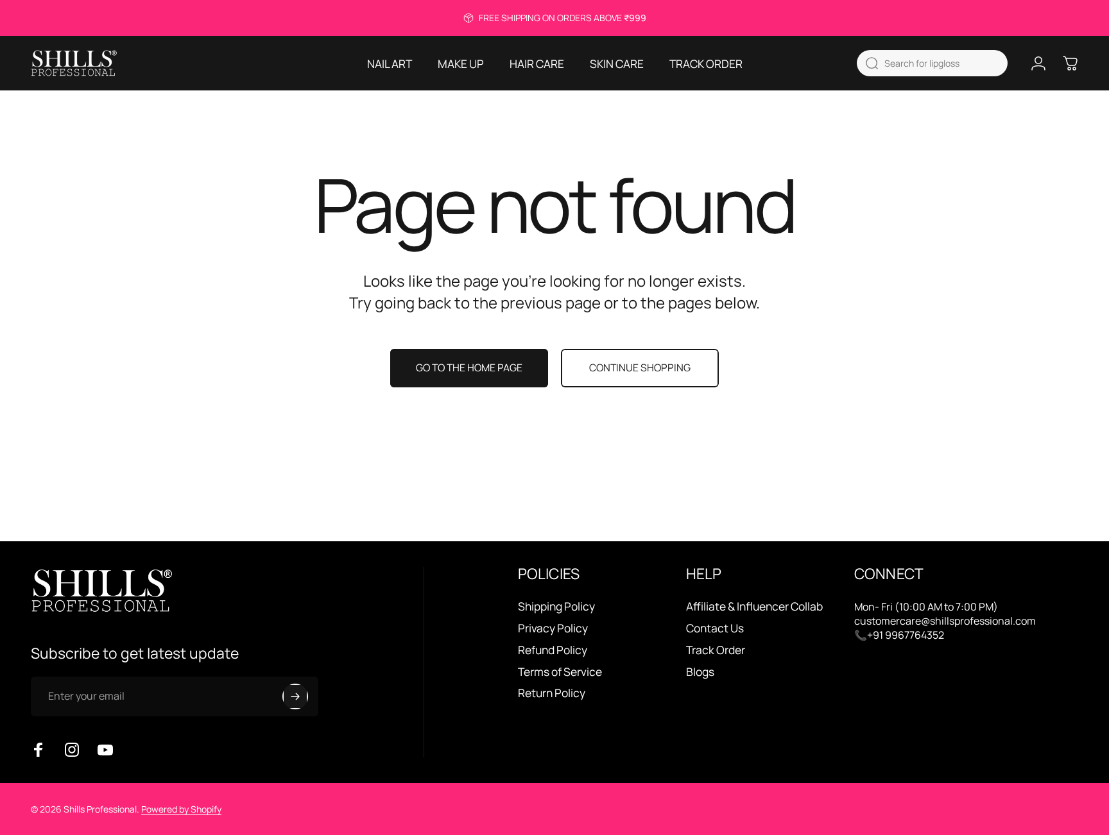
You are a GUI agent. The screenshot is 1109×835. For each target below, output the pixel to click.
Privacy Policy (553, 628)
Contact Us (715, 628)
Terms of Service (560, 672)
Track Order (715, 650)
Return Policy (551, 693)
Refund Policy (552, 650)
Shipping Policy (556, 607)
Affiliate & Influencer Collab (754, 607)
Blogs (700, 672)
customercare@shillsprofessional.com (945, 621)
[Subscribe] (295, 696)
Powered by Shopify (181, 809)
